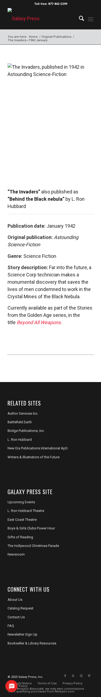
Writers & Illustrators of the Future (34, 457)
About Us (15, 600)
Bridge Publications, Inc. (26, 431)
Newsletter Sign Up (22, 634)
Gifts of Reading (20, 537)
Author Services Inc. (23, 413)
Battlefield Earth (20, 422)
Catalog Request (20, 608)
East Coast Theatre (22, 520)
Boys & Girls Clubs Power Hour (31, 528)
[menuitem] (79, 18)
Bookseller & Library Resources (32, 643)
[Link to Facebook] (65, 676)
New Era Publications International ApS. (38, 448)
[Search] (79, 18)
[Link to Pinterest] (89, 676)
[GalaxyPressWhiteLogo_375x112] (42, 18)
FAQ (11, 626)
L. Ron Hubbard (20, 440)
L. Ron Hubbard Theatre (26, 511)
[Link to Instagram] (81, 676)
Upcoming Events (21, 502)
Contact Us (16, 617)
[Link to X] (73, 676)
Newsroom (16, 554)
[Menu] (90, 18)
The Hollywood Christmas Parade (33, 546)
